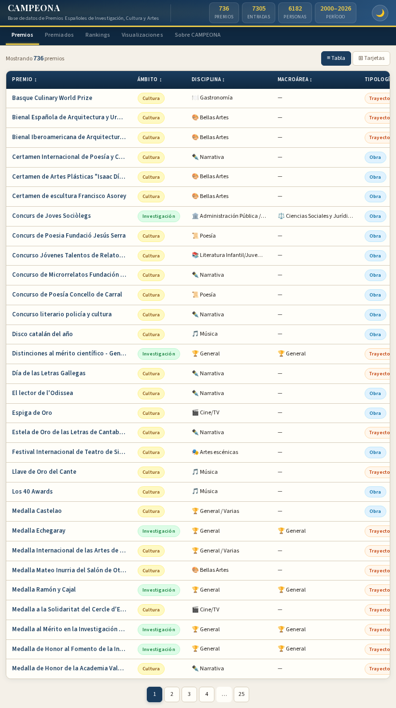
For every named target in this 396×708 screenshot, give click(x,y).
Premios (22, 35)
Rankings (97, 35)
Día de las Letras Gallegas (48, 373)
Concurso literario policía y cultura (62, 314)
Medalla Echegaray (38, 530)
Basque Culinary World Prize (52, 98)
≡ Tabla (336, 58)
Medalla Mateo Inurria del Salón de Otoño (71, 570)
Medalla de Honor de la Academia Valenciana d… (72, 668)
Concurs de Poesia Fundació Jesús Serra (69, 235)
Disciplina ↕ (209, 79)
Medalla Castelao (37, 511)
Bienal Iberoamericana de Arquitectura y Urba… (72, 137)
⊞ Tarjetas (371, 58)
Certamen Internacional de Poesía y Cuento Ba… (72, 157)
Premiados (59, 35)
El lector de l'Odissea (42, 393)
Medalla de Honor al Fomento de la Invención (72, 649)
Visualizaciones (142, 35)
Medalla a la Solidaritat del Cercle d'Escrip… (72, 609)
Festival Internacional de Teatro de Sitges (72, 452)
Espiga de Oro (32, 413)
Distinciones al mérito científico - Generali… (72, 353)
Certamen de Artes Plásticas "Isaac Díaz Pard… (72, 176)
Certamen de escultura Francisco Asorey (69, 196)
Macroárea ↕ (295, 79)
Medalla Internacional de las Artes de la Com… (72, 550)
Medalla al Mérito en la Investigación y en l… (72, 629)
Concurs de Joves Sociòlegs (51, 216)
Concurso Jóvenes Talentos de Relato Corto (72, 255)
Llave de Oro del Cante (44, 471)
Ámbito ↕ (150, 79)
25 (241, 694)
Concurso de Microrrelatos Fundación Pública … (72, 274)
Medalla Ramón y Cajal (44, 589)
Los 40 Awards (32, 491)
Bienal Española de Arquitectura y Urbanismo (72, 117)
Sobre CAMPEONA (198, 35)
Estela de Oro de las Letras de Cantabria (69, 432)
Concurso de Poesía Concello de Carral (67, 294)
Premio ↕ (24, 79)
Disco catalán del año (42, 334)
